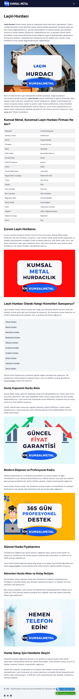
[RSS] (4, 695)
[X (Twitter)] (11, 695)
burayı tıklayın (15, 566)
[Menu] (74, 4)
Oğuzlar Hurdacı (12, 343)
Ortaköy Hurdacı (12, 353)
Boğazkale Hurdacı (13, 337)
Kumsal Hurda (32, 689)
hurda (6, 112)
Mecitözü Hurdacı (12, 332)
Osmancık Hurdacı (13, 363)
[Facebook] (8, 695)
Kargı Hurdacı (11, 368)
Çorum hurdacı (9, 381)
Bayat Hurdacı (11, 327)
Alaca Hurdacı (11, 322)
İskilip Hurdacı (11, 358)
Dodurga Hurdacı (12, 348)
